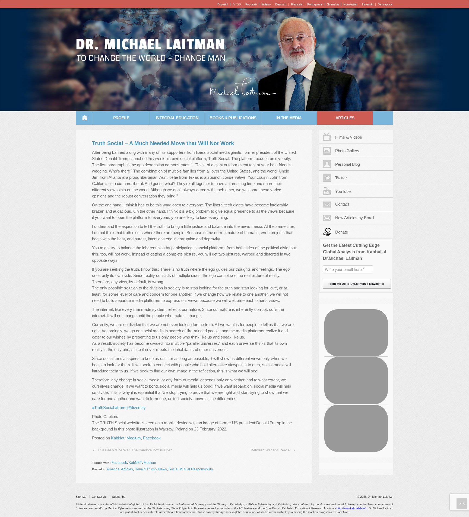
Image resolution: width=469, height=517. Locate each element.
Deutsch (280, 4)
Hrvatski (367, 4)
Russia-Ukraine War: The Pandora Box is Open (135, 450)
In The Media (289, 118)
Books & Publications (233, 118)
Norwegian (350, 4)
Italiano (266, 4)
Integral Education (177, 118)
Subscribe (118, 496)
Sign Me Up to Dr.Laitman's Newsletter (356, 284)
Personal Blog (347, 164)
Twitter (341, 177)
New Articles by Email (354, 217)
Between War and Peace (270, 450)
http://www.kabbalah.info (352, 508)
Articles (344, 118)
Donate (341, 232)
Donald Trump (146, 469)
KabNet (117, 438)
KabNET (135, 463)
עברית (237, 4)
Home (84, 118)
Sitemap (81, 496)
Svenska (333, 4)
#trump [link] (121, 407)
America (112, 469)
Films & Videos (348, 137)
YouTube (343, 191)
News (162, 469)
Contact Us (99, 496)
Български (385, 4)
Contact (342, 204)
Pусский (251, 4)
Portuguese (314, 4)
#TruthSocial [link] (103, 407)
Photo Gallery (347, 150)
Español (222, 4)
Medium (133, 438)
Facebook (152, 438)
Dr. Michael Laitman (150, 44)
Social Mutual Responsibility (191, 469)
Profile (121, 118)
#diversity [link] (137, 407)
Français (297, 4)
